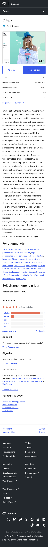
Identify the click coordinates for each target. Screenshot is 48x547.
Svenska (38, 381)
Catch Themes (13, 26)
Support (6, 468)
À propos (6, 443)
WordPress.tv (9, 481)
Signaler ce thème (9, 363)
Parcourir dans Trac (10, 407)
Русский (30, 381)
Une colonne (19, 266)
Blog (27, 249)
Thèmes (5, 11)
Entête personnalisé (22, 253)
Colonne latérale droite (26, 269)
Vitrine (28, 443)
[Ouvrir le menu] (44, 3)
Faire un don (32, 473)
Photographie (31, 266)
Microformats (7, 266)
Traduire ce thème (10, 390)
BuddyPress (9, 502)
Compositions (31, 456)
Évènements (30, 468)
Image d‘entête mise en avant (14, 259)
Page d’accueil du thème (12, 103)
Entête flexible (14, 262)
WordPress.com (10, 489)
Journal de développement (13, 402)
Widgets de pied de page (31, 262)
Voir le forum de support (12, 347)
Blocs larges (21, 278)
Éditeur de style (36, 256)
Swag (29, 477)
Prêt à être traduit (37, 275)
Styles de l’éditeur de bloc (13, 249)
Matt (5, 493)
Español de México (10, 381)
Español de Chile (29, 378)
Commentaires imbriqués (19, 275)
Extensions (30, 452)
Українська (7, 384)
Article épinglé (29, 272)
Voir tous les (41, 331)
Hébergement (8, 452)
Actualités (6, 447)
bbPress (7, 498)
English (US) (17, 378)
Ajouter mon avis (9, 331)
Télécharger (34, 70)
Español (40, 378)
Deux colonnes (8, 278)
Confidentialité (9, 456)
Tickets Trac (7, 410)
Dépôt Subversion (9, 405)
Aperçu (11, 70)
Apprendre (7, 464)
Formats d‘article (9, 269)
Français (22, 381)
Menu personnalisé (21, 256)
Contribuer (30, 464)
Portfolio (41, 266)
